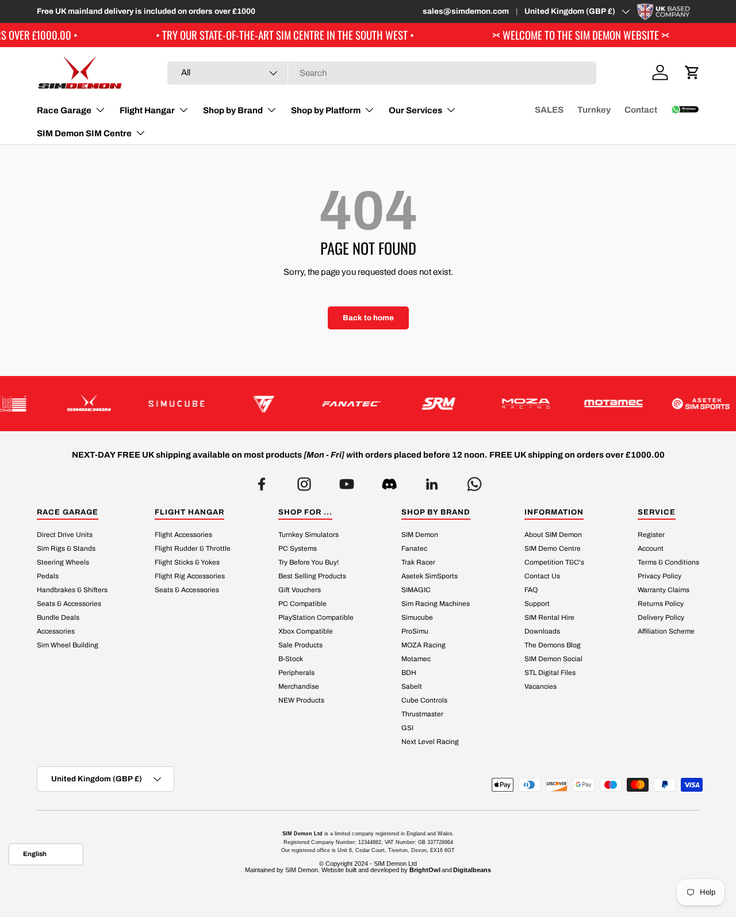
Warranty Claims (663, 590)
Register (651, 535)
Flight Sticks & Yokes (187, 562)
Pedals (48, 576)
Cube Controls (424, 700)
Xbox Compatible (305, 631)
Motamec (416, 659)
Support (537, 604)
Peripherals (296, 673)
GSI (407, 728)
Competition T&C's (554, 562)
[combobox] (381, 73)
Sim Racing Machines (435, 604)
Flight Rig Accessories (190, 576)
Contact (640, 109)
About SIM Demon (553, 535)
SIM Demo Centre (552, 548)
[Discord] (389, 481)
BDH (408, 673)
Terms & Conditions (668, 562)
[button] (692, 72)
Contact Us (542, 576)
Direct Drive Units (65, 535)
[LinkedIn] (431, 481)
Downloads (542, 631)
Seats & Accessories (69, 604)
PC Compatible (302, 604)
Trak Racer (418, 562)
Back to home (368, 317)
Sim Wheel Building (67, 645)
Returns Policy (661, 604)
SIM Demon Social (553, 659)
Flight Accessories (183, 535)
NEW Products (301, 700)
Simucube (417, 617)
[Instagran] (304, 481)
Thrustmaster (422, 714)
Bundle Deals (58, 617)
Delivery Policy (661, 617)
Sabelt (411, 686)
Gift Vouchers (299, 590)
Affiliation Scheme (666, 631)
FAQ (531, 590)
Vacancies (540, 686)
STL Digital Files (550, 673)
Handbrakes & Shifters (72, 590)
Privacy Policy (659, 576)
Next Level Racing (430, 742)
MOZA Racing (423, 645)
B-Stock (290, 659)
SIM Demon (419, 535)
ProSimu (414, 631)
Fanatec (414, 548)
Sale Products (300, 645)
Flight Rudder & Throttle (193, 548)
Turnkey (594, 109)
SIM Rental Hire (549, 617)
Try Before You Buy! (308, 562)
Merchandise (298, 686)
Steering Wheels (63, 562)
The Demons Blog (552, 645)
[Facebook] (261, 481)
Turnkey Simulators (308, 535)
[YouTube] (346, 481)
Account (651, 548)
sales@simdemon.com (466, 11)
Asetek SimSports (429, 576)
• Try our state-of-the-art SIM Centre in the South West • (256, 35)
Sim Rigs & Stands (66, 548)
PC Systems (297, 548)
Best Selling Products (312, 576)
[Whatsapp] (474, 481)
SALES (549, 109)
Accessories (56, 631)
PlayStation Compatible (316, 617)
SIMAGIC (416, 590)
